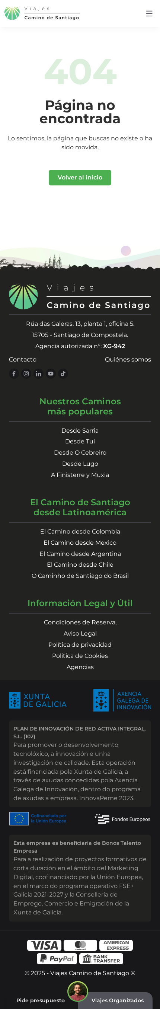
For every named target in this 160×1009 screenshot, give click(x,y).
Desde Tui (80, 441)
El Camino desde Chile (80, 564)
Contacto (22, 359)
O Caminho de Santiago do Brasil (80, 575)
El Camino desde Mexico (80, 542)
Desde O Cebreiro (80, 452)
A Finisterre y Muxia (80, 474)
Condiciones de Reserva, (80, 622)
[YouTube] (51, 373)
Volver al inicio (80, 177)
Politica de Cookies (80, 655)
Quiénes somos (128, 359)
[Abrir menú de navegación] (149, 13)
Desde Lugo (80, 463)
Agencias (80, 667)
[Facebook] (14, 373)
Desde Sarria (80, 430)
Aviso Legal (80, 633)
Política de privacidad (80, 644)
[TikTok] (63, 373)
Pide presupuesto (40, 1000)
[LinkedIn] (38, 373)
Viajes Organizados (118, 1000)
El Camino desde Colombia (80, 531)
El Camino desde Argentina (80, 553)
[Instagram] (26, 373)
